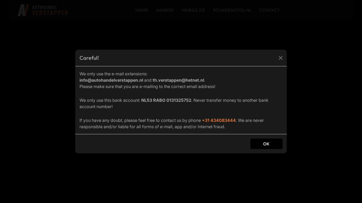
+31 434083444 (219, 120)
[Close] (281, 58)
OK (266, 143)
